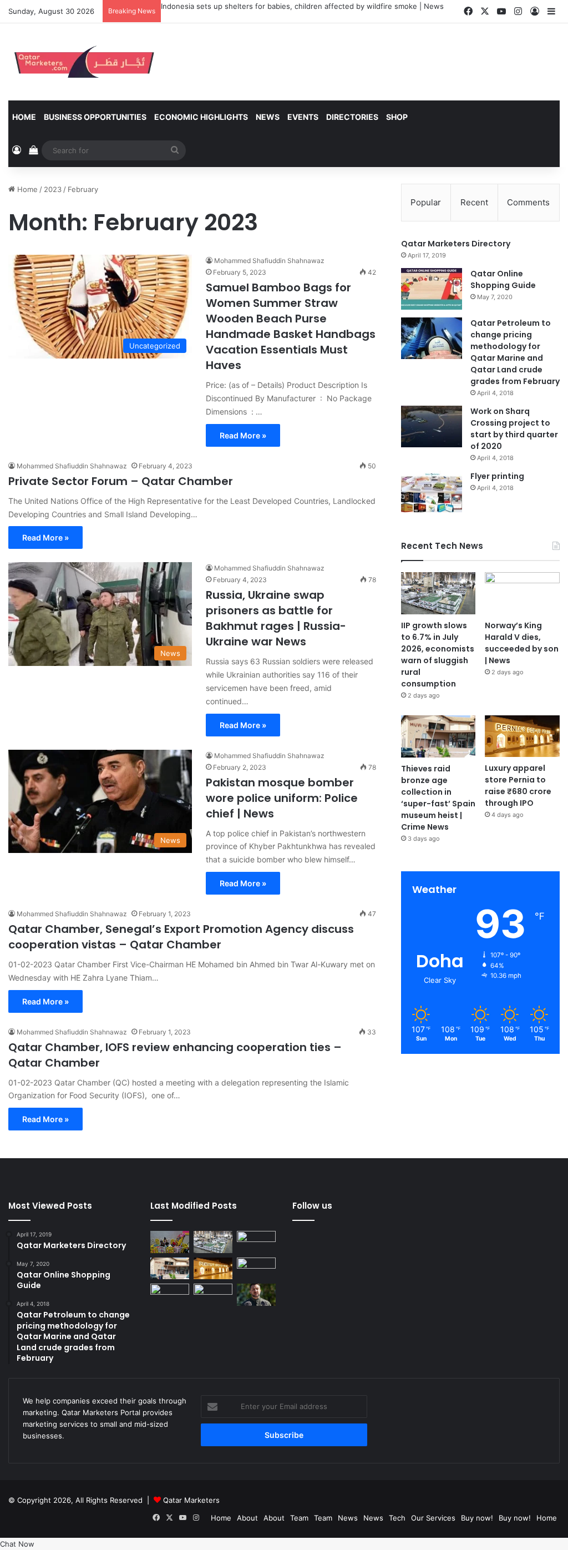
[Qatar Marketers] (83, 62)
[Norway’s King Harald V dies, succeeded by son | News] (522, 593)
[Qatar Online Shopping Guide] (431, 289)
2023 (53, 189)
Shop (397, 117)
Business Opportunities (95, 117)
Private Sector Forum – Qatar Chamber (120, 481)
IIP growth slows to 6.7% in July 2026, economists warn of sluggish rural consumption (310, 6)
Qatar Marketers (191, 1500)
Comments (528, 202)
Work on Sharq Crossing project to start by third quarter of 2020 (514, 429)
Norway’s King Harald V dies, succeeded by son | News (522, 643)
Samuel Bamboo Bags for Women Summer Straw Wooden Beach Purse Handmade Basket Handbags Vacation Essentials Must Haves (291, 326)
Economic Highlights (201, 117)
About (247, 1517)
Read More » (243, 435)
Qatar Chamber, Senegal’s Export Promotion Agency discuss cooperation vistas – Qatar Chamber (181, 936)
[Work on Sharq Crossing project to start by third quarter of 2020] (431, 426)
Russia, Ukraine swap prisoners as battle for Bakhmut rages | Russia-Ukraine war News (276, 618)
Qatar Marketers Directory (455, 243)
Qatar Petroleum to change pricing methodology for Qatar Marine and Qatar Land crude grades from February (515, 352)
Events (302, 117)
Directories (352, 117)
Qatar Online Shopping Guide (503, 279)
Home (24, 117)
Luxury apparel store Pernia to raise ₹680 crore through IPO (518, 786)
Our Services (433, 1517)
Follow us (312, 1205)
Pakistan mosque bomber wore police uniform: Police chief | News (282, 798)
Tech (397, 1517)
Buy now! (477, 1517)
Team (299, 1517)
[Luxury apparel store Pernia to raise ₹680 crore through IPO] (522, 736)
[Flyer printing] (431, 491)
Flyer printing (497, 476)
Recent (474, 202)
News (268, 117)
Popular (425, 202)
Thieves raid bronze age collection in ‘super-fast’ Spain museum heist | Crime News (438, 797)
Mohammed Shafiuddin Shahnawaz (269, 260)
